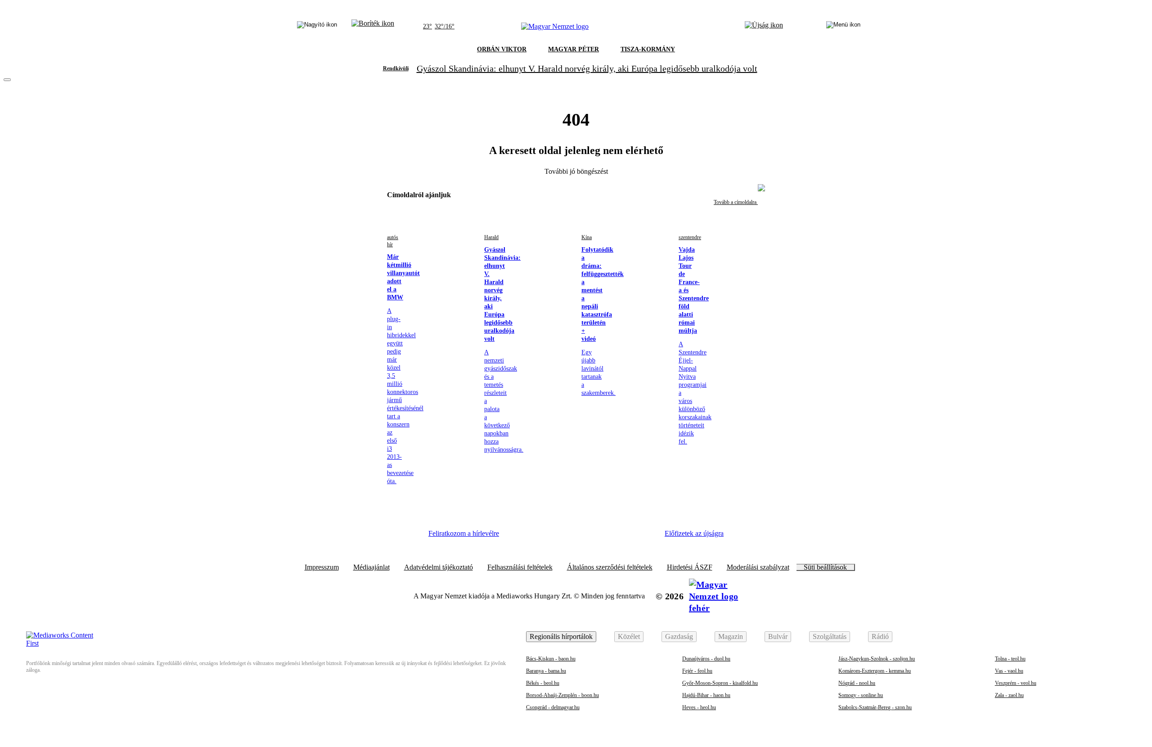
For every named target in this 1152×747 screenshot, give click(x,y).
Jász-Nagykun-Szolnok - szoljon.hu (876, 659)
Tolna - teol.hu (1010, 659)
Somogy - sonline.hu (860, 695)
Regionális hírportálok (561, 636)
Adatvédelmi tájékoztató (438, 567)
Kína (586, 237)
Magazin (730, 636)
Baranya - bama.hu (546, 671)
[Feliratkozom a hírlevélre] (373, 27)
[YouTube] (619, 537)
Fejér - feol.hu (697, 671)
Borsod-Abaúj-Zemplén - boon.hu (562, 695)
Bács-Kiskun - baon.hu (551, 659)
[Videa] (594, 537)
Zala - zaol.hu (1009, 695)
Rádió (880, 636)
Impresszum (322, 567)
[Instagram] (545, 537)
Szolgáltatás (829, 636)
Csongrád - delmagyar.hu (553, 707)
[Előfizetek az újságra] (764, 26)
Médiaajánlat (371, 567)
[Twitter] (569, 537)
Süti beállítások (825, 567)
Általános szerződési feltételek (609, 567)
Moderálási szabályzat (758, 567)
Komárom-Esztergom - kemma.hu (874, 671)
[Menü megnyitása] (843, 26)
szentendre (690, 237)
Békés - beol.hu (542, 683)
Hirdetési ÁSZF (689, 567)
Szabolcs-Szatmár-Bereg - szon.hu (875, 707)
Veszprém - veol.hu (1015, 683)
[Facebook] (520, 537)
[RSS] (643, 537)
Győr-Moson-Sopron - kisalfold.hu (720, 683)
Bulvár (778, 636)
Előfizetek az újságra (694, 533)
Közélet (629, 636)
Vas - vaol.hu (1009, 671)
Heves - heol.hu (699, 707)
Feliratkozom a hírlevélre (463, 533)
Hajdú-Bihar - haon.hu (706, 695)
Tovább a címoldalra (736, 202)
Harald (491, 237)
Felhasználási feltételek (520, 567)
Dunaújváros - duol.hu (706, 659)
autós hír (392, 241)
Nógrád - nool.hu (856, 683)
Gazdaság (679, 636)
